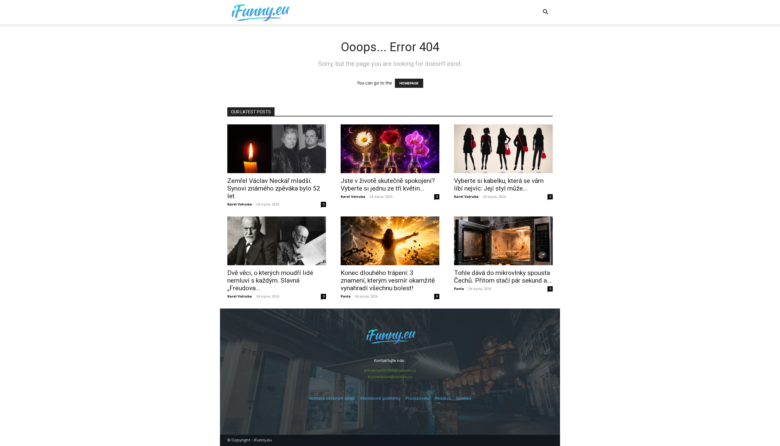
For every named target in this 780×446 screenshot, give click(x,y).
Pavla (346, 296)
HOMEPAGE (409, 83)
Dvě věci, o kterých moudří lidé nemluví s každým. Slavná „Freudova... (270, 280)
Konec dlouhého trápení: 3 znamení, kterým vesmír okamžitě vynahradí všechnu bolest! (388, 280)
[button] (545, 13)
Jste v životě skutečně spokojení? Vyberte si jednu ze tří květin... (388, 184)
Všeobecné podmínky (380, 398)
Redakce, (445, 398)
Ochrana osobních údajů (332, 398)
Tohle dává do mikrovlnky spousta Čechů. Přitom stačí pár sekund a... (502, 276)
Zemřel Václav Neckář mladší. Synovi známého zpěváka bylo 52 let (273, 188)
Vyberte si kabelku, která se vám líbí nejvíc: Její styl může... (499, 184)
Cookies (463, 398)
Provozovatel (418, 398)
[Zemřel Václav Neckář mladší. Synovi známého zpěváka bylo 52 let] (276, 148)
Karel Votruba (239, 204)
